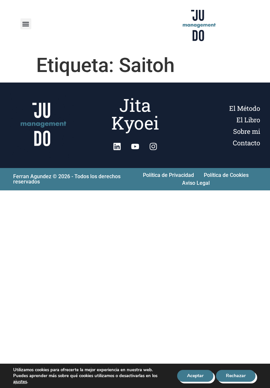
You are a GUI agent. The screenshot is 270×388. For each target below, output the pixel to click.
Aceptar (195, 376)
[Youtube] (135, 146)
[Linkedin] (117, 146)
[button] (25, 23)
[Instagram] (153, 146)
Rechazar (236, 376)
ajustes (20, 382)
